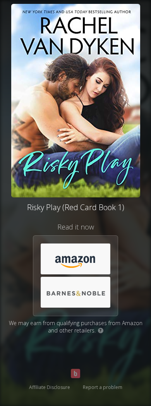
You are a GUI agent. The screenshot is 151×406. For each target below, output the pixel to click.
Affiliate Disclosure (49, 387)
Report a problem (102, 387)
